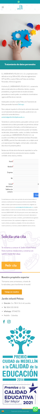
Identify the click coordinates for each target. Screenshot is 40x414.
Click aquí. (21, 104)
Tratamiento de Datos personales (20, 411)
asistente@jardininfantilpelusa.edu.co (13, 117)
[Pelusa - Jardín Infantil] (20, 7)
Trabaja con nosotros (12, 292)
